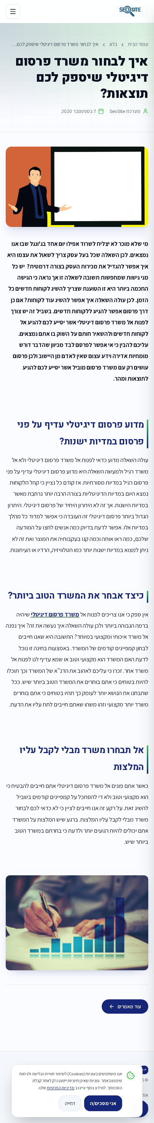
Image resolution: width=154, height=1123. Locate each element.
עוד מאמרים (129, 1006)
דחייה (70, 1103)
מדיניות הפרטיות (60, 1087)
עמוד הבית (138, 44)
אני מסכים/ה (103, 1103)
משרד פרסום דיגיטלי (55, 614)
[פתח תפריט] (13, 11)
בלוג (113, 44)
